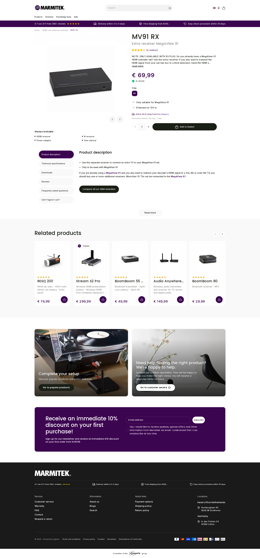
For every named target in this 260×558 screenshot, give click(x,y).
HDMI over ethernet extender (55, 30)
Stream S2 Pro (88, 281)
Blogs (93, 506)
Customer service (44, 502)
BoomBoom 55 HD (130, 281)
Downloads (47, 172)
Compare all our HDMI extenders (99, 189)
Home (37, 30)
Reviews (46, 181)
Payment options (144, 502)
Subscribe (199, 420)
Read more (150, 212)
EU (134, 93)
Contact (39, 515)
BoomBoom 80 (204, 281)
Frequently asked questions (55, 191)
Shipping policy (143, 506)
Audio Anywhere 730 (169, 281)
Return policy (142, 510)
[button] (223, 7)
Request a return (43, 519)
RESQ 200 (45, 281)
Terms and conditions (71, 539)
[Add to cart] (64, 299)
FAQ (37, 510)
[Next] (222, 234)
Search (93, 510)
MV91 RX (74, 30)
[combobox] (139, 8)
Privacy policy (89, 539)
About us (94, 502)
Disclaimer (111, 539)
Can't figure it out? (51, 200)
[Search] (170, 8)
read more (138, 66)
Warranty (39, 506)
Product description (51, 154)
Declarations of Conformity (130, 539)
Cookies (101, 539)
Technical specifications (53, 163)
